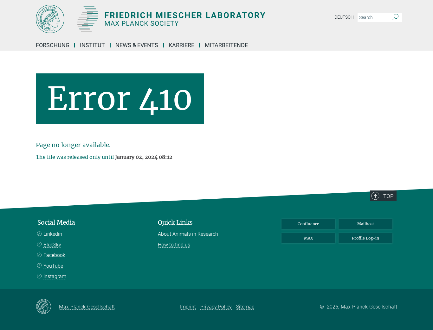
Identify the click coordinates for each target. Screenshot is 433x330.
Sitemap (245, 307)
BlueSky (52, 245)
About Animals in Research (188, 234)
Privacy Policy (216, 307)
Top (388, 196)
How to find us (174, 245)
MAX (308, 238)
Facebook (54, 255)
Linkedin (52, 234)
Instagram (54, 276)
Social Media (56, 222)
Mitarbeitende (226, 45)
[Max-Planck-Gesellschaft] (47, 306)
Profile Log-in (365, 238)
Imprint (188, 307)
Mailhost (365, 223)
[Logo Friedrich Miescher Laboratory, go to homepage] (155, 19)
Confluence (308, 223)
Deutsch (344, 17)
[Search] (395, 17)
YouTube (53, 266)
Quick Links (175, 222)
